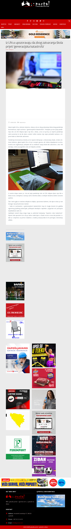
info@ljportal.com (17, 523)
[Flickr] (34, 21)
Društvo (3, 24)
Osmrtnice (62, 24)
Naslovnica (22, 122)
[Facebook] (27, 21)
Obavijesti (17, 24)
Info (2, 27)
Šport (10, 24)
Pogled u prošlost (45, 24)
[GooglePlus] (30, 21)
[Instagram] (37, 21)
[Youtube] (43, 21)
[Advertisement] (35, 104)
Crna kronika (26, 24)
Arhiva (55, 24)
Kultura (35, 24)
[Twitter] (40, 21)
